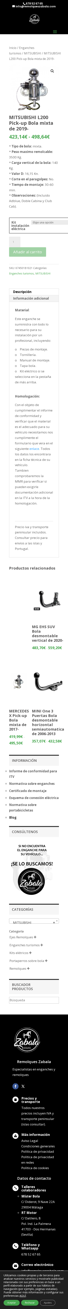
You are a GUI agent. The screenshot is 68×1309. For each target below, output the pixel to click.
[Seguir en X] (23, 1086)
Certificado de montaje (27, 791)
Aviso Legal (29, 1140)
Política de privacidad (37, 1151)
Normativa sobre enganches (32, 783)
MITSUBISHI (32, 53)
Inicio (12, 48)
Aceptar (11, 1302)
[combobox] (34, 921)
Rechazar (30, 1302)
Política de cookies (35, 1168)
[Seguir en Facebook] (15, 1086)
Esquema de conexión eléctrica (34, 798)
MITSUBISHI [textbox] (33, 922)
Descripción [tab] (22, 292)
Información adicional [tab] (31, 298)
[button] (52, 71)
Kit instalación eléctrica (20, 225)
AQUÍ (22, 1295)
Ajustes (48, 1302)
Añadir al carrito (27, 251)
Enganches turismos (21, 273)
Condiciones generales (38, 1146)
